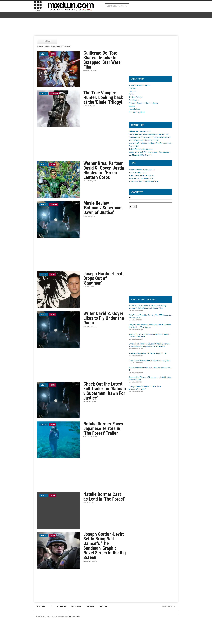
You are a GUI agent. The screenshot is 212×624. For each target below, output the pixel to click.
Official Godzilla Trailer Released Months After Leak (148, 134)
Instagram (76, 606)
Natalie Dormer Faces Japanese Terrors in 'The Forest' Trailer (103, 428)
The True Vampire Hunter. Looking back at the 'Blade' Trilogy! (103, 97)
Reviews (54, 204)
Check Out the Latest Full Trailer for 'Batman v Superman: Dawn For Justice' (104, 391)
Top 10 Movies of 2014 (137, 172)
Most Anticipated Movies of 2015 (141, 170)
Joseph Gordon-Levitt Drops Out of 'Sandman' (103, 278)
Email (131, 197)
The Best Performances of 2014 (141, 175)
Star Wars (133, 88)
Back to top (167, 606)
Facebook (61, 606)
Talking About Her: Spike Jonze (141, 149)
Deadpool (132, 91)
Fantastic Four (134, 109)
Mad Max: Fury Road (137, 112)
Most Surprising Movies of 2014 (141, 178)
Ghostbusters (134, 100)
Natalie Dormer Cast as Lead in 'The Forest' (104, 497)
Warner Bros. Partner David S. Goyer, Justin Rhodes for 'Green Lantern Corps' (103, 170)
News (53, 54)
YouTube (41, 606)
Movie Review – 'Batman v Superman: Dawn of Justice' (103, 207)
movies (43, 54)
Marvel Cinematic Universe (139, 85)
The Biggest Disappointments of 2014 (143, 181)
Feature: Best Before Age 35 (140, 131)
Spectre (132, 106)
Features (54, 94)
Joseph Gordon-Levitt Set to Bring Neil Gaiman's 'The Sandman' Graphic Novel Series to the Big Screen (104, 545)
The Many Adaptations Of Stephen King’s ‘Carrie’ (147, 353)
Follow (47, 41)
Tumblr (90, 606)
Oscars (131, 94)
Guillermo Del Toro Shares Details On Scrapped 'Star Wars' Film (102, 60)
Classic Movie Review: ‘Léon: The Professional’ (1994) (149, 361)
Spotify (103, 606)
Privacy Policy (74, 616)
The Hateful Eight (135, 97)
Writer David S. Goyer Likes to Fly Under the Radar (103, 318)
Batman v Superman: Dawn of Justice (143, 103)
